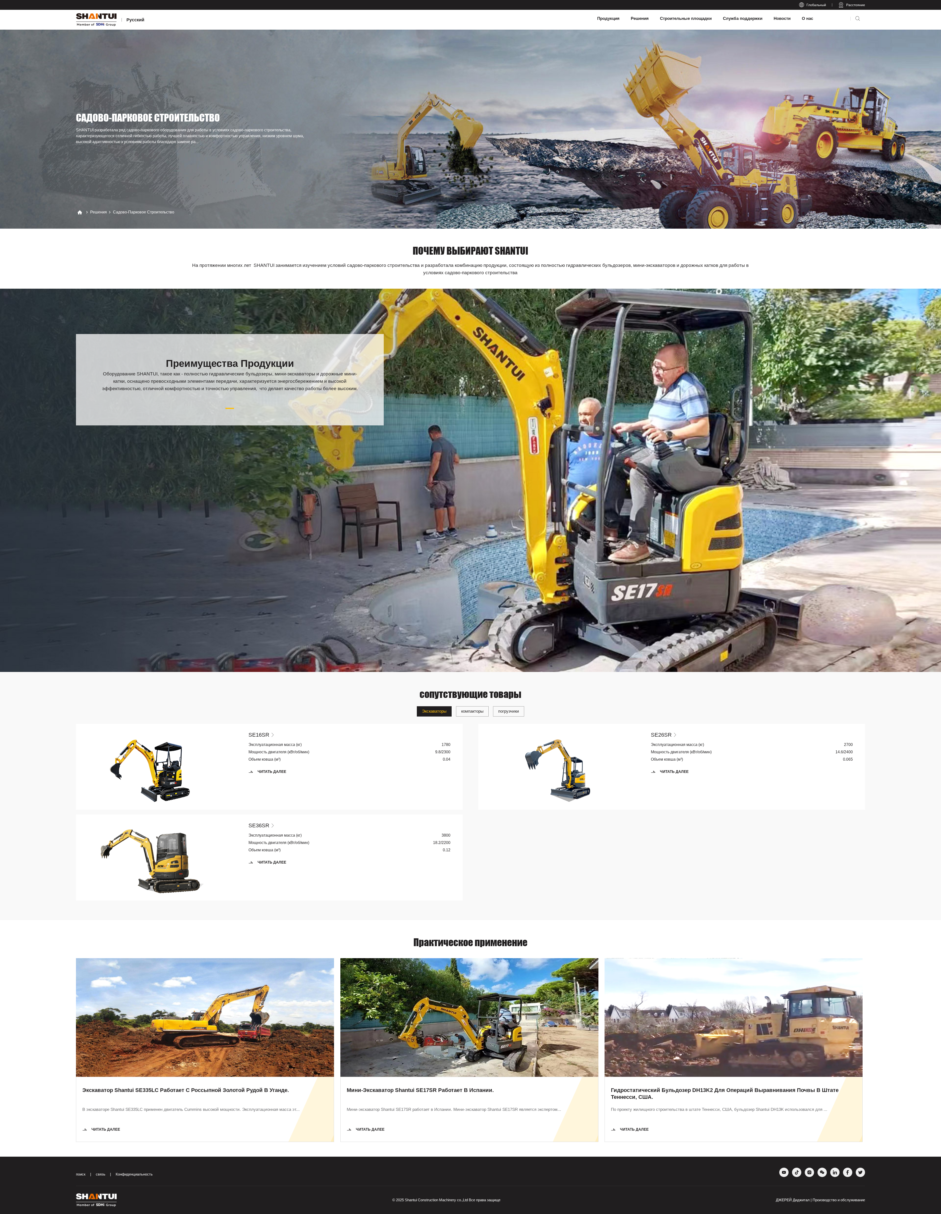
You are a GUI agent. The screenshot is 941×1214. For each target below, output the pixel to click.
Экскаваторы (434, 711)
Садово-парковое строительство (143, 212)
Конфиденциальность (134, 1174)
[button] (229, 408)
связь (100, 1174)
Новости (782, 18)
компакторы (472, 711)
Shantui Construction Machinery (430, 1200)
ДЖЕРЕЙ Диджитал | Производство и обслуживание (820, 1200)
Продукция (608, 18)
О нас (807, 18)
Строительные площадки (686, 18)
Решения (640, 18)
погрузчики (508, 711)
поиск (81, 1174)
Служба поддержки (742, 18)
